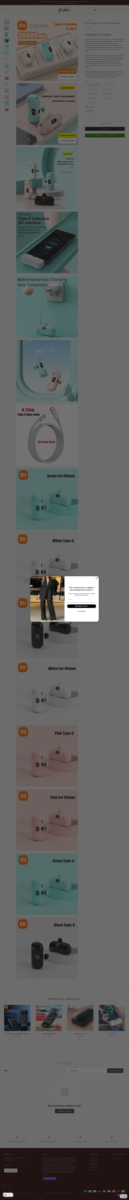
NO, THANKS (81, 611)
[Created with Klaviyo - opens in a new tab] (64, 623)
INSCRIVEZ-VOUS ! (81, 606)
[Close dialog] (97, 578)
